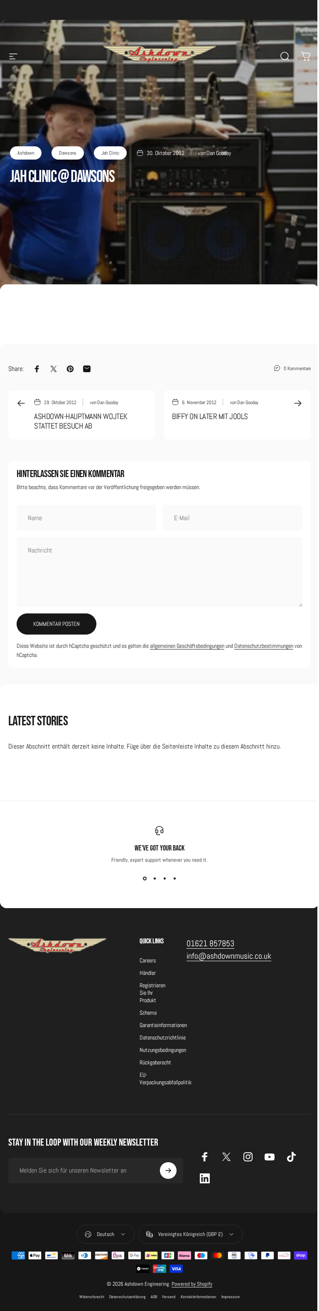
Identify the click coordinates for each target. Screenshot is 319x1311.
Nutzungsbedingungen (163, 1050)
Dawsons (67, 153)
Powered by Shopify (192, 1283)
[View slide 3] (164, 878)
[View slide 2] (155, 878)
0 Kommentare (297, 368)
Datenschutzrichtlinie (163, 1037)
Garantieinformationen (163, 1025)
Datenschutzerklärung (127, 1296)
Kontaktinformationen (198, 1296)
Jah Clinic (110, 153)
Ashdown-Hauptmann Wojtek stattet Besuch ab (81, 421)
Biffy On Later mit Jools (210, 416)
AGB (154, 1296)
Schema (148, 1012)
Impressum (230, 1296)
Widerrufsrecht (91, 1296)
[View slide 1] (145, 878)
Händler (148, 973)
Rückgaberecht (155, 1062)
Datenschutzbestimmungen (263, 645)
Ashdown (25, 153)
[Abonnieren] (168, 1170)
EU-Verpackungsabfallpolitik (165, 1078)
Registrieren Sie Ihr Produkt (152, 992)
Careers (148, 960)
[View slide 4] (174, 878)
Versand (169, 1296)
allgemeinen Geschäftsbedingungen (187, 645)
